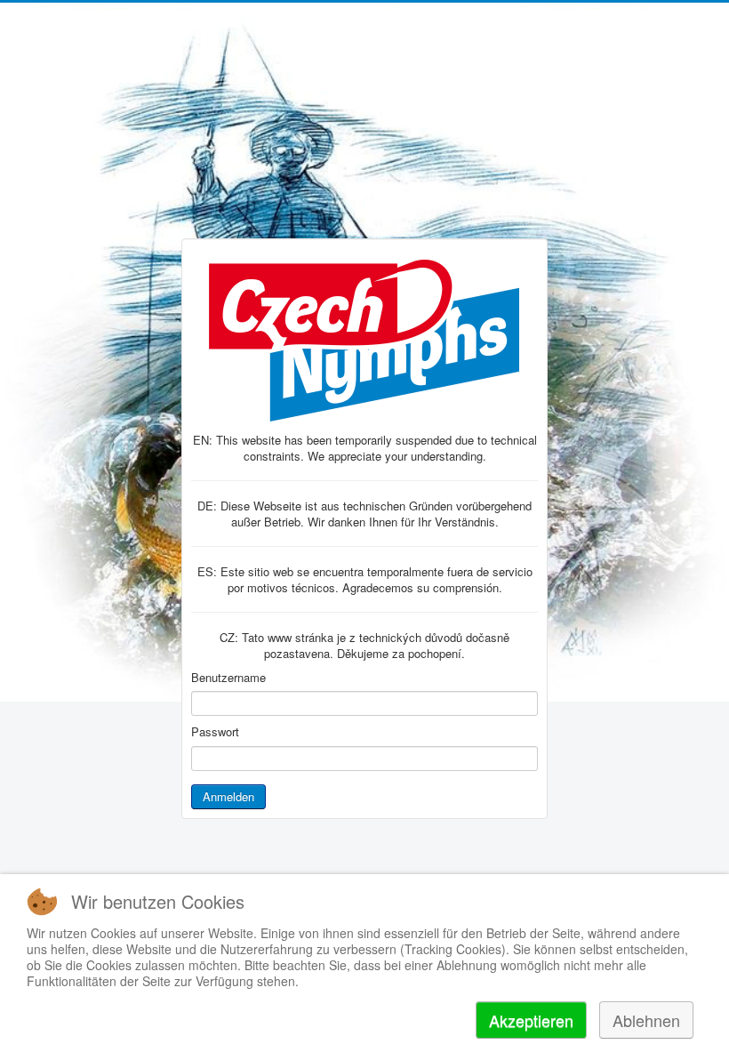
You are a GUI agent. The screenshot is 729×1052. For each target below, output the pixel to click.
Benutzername (228, 678)
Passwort (215, 732)
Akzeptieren (531, 1020)
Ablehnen (646, 1020)
